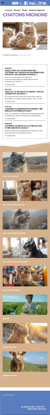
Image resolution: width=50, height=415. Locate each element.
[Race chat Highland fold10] (25, 219)
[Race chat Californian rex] (25, 191)
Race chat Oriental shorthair (15, 262)
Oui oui (8, 89)
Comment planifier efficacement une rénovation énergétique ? (24, 110)
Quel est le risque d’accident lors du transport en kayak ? (24, 93)
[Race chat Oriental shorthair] (25, 248)
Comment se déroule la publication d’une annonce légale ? (23, 127)
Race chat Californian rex (14, 205)
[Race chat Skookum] (25, 276)
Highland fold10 (10, 375)
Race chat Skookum (11, 290)
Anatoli (6, 318)
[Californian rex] (25, 333)
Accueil (8, 10)
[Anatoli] (25, 304)
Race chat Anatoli (10, 176)
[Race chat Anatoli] (25, 162)
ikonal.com (25, 55)
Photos (17, 10)
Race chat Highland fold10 (14, 233)
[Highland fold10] (25, 361)
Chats (24, 10)
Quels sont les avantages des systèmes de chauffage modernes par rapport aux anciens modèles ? (24, 72)
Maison (8, 68)
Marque (8, 124)
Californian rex (9, 347)
